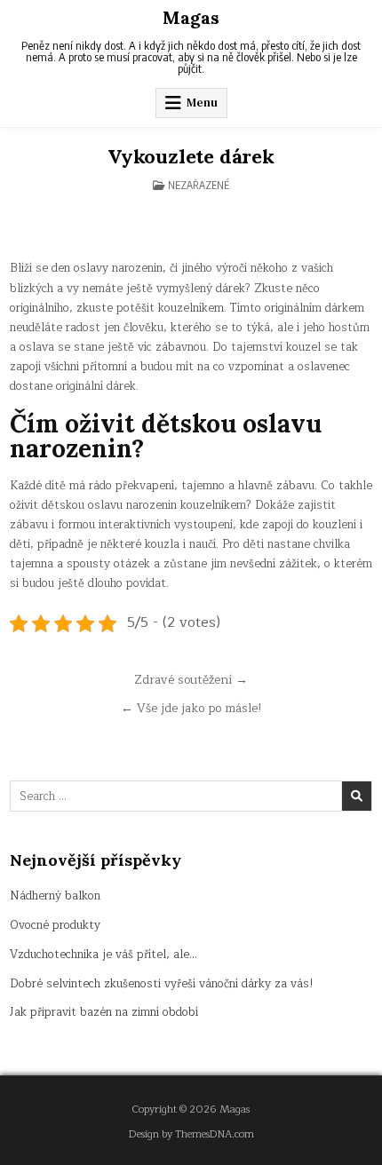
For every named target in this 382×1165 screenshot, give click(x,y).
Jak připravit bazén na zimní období (104, 1012)
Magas (191, 17)
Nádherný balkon (55, 896)
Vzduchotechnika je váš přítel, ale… (103, 954)
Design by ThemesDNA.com (191, 1134)
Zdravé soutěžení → (191, 680)
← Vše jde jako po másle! (191, 708)
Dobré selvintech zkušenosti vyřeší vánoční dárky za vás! (162, 984)
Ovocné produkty (55, 925)
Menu (202, 102)
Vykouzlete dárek (191, 156)
